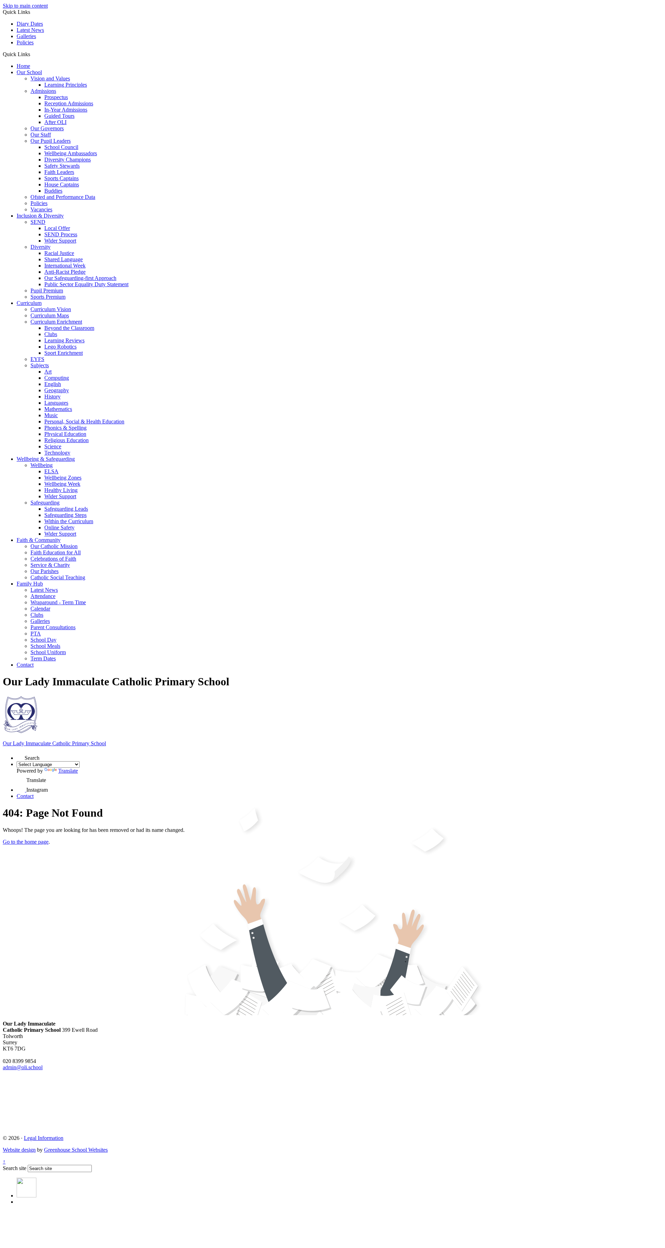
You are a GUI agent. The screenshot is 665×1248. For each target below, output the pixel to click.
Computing (56, 378)
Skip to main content (25, 6)
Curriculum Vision (50, 309)
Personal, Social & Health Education (84, 421)
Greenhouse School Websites (76, 1150)
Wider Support (60, 241)
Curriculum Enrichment (56, 322)
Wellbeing (41, 465)
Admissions (43, 91)
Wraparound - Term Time (58, 602)
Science (52, 446)
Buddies (53, 191)
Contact (25, 665)
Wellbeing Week (62, 484)
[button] (33, 54)
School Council (61, 147)
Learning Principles (65, 85)
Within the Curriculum (68, 521)
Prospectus (56, 97)
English (52, 384)
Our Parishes (44, 571)
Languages (56, 403)
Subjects (39, 365)
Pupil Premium (46, 290)
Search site (14, 1168)
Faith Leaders (59, 172)
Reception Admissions (68, 103)
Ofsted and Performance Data (62, 197)
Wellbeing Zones (62, 478)
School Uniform (48, 652)
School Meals (45, 646)
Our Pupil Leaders (50, 141)
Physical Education (65, 434)
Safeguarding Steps (65, 515)
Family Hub (30, 584)
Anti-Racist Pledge (65, 272)
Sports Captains (61, 178)
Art (48, 372)
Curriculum (29, 303)
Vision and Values (50, 78)
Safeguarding (45, 503)
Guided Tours (59, 116)
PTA (35, 633)
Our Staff (40, 135)
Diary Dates (30, 24)
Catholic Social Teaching (57, 577)
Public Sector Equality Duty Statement (86, 284)
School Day (43, 640)
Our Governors (47, 128)
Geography (56, 390)
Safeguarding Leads (66, 509)
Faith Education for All (55, 552)
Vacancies (41, 209)
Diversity (40, 247)
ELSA (51, 471)
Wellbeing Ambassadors (70, 153)
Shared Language (63, 259)
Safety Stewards (62, 166)
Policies (25, 42)
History (52, 396)
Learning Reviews (64, 340)
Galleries (26, 36)
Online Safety (59, 527)
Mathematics (58, 409)
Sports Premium (47, 297)
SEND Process (60, 234)
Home (23, 66)
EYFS (37, 359)
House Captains (61, 184)
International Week (65, 266)
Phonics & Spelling (65, 428)
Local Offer (57, 228)
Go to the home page (25, 842)
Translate (68, 771)
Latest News (30, 30)
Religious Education (66, 440)
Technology (57, 453)
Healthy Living (61, 490)
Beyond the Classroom (69, 328)
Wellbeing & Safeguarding (46, 459)
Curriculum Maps (49, 315)
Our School (29, 72)
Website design (19, 1150)
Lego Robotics (60, 347)
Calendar (40, 609)
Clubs (50, 334)
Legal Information (43, 1138)
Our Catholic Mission (54, 546)
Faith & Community (39, 540)
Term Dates (43, 658)
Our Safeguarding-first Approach (80, 278)
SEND (37, 222)
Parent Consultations (53, 627)
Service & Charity (50, 565)
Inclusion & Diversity (40, 216)
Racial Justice (59, 253)
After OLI (55, 122)
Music (51, 415)
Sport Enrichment (63, 353)
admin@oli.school (23, 1067)
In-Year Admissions (65, 110)
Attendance (42, 596)
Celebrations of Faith (53, 559)
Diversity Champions (67, 159)
